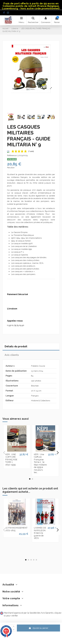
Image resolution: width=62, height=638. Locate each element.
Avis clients (12, 354)
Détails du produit (16, 346)
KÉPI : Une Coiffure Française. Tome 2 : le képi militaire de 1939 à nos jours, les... (40, 463)
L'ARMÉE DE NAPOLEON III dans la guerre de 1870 (40, 533)
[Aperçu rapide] (17, 451)
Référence (12, 155)
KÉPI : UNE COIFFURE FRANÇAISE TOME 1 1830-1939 (11, 459)
